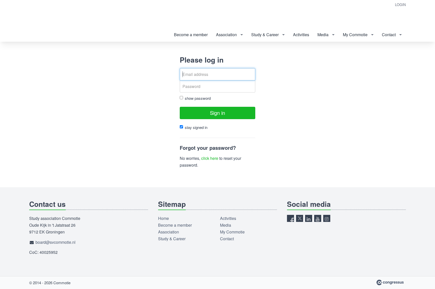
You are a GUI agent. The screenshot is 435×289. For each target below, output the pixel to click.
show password (198, 98)
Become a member (191, 34)
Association (226, 34)
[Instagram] (326, 218)
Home (163, 218)
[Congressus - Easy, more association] (390, 282)
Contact (389, 34)
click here (209, 158)
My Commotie (355, 34)
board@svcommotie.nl (55, 242)
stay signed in (196, 127)
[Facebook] (290, 218)
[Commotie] (54, 21)
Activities (301, 34)
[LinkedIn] (308, 218)
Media (323, 34)
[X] (299, 218)
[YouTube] (317, 218)
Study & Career (265, 34)
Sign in (217, 112)
